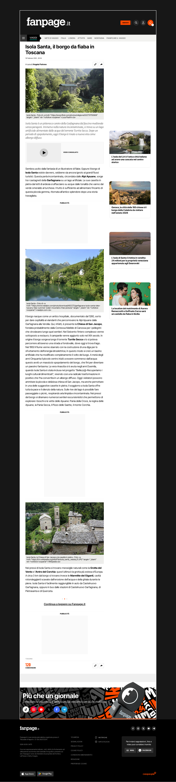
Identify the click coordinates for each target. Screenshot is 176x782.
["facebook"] (56, 709)
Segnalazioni (76, 742)
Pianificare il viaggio (116, 38)
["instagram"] (33, 709)
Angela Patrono (40, 64)
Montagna (99, 38)
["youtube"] (41, 709)
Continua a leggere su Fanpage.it (64, 604)
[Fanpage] (29, 728)
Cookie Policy (77, 750)
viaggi (33, 37)
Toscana (28, 659)
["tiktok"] (26, 709)
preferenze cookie (79, 764)
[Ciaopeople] (149, 774)
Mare (89, 38)
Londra (71, 38)
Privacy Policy (77, 746)
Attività (81, 38)
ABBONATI (125, 23)
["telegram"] (64, 709)
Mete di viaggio (51, 38)
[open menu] (23, 38)
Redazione (75, 759)
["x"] (49, 709)
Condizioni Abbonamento (81, 755)
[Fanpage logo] (45, 23)
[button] (101, 64)
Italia (63, 38)
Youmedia (75, 737)
